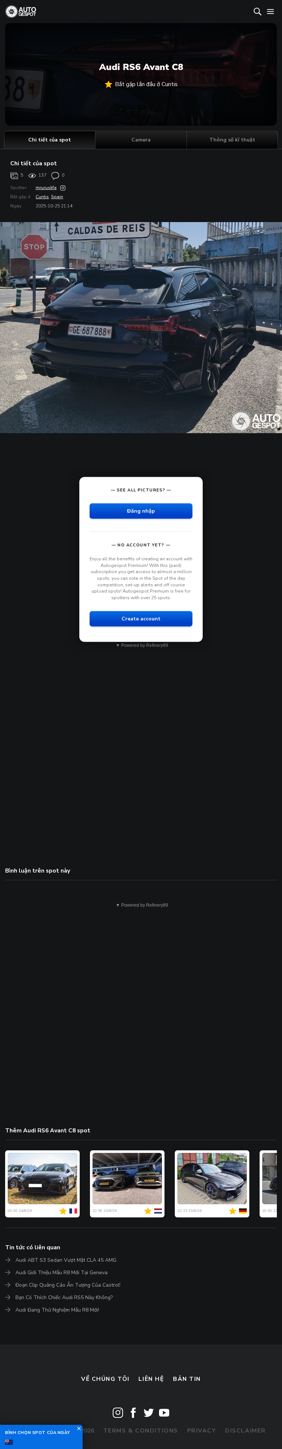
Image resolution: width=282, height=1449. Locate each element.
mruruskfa (46, 188)
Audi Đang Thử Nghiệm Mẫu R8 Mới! (57, 1309)
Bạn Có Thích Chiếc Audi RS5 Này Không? (64, 1297)
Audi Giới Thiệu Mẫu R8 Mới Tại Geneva (61, 1272)
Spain (57, 197)
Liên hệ (151, 1379)
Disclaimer (245, 1431)
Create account (141, 618)
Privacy (201, 1431)
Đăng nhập (141, 511)
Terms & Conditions (140, 1431)
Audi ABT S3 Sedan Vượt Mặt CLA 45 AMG (65, 1260)
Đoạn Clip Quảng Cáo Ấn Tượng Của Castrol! (67, 1285)
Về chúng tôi (105, 1379)
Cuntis (42, 197)
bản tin (187, 1379)
